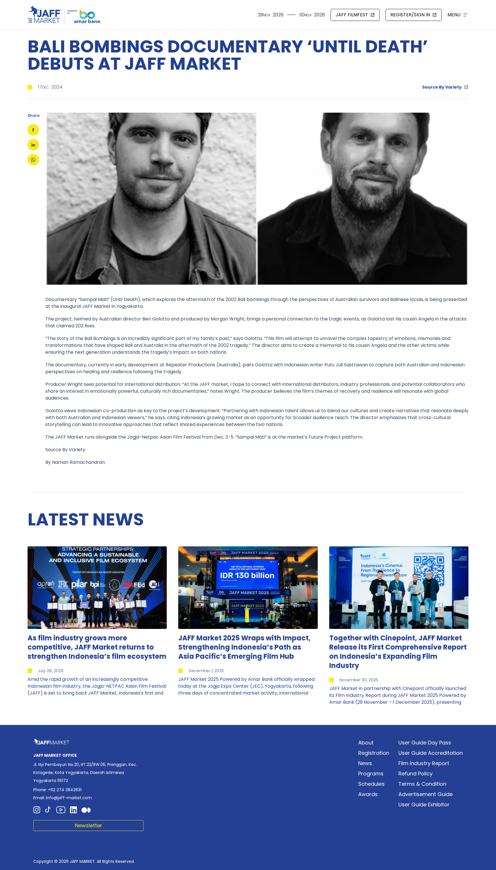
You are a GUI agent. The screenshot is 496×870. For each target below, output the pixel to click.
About (366, 742)
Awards (368, 794)
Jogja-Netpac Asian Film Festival (164, 437)
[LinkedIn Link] (73, 809)
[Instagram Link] (36, 809)
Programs (370, 773)
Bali (241, 299)
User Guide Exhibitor (424, 804)
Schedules (371, 783)
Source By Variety (442, 87)
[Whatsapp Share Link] (33, 159)
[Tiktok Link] (48, 809)
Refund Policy (415, 773)
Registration (373, 752)
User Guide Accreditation (430, 752)
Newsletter (88, 825)
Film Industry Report (423, 763)
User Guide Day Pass (424, 742)
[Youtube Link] (60, 809)
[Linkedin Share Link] (33, 144)
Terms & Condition (422, 783)
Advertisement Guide (425, 794)
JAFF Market (96, 306)
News (365, 763)
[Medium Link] (86, 809)
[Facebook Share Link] (33, 130)
